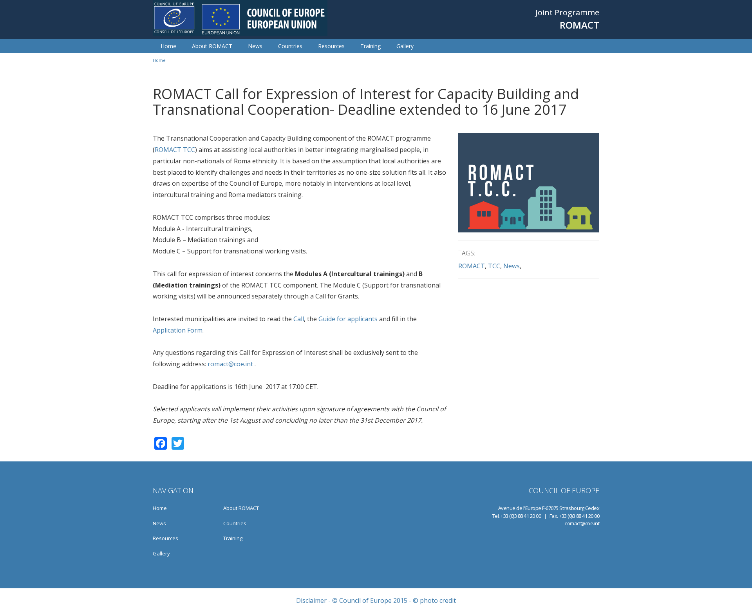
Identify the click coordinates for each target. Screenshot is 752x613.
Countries (290, 46)
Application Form (177, 330)
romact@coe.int (230, 364)
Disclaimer (311, 600)
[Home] (240, 18)
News (255, 46)
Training (370, 46)
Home (168, 46)
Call (298, 319)
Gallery (405, 46)
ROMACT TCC (175, 149)
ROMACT (471, 266)
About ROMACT (212, 46)
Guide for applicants (348, 319)
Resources (331, 46)
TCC (494, 266)
